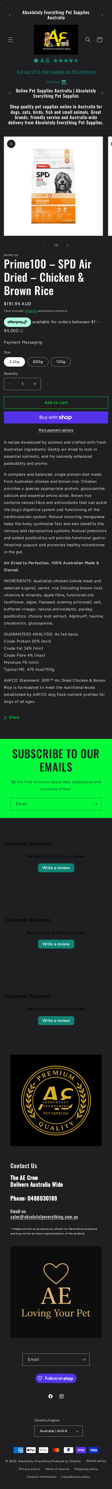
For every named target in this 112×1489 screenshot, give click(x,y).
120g (60, 362)
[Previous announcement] (9, 15)
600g (38, 362)
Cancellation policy (75, 1477)
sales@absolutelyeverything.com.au (44, 1216)
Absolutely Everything (34, 1461)
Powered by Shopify (66, 1461)
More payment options (56, 430)
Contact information (41, 1477)
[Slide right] (67, 245)
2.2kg (14, 362)
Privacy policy (29, 1469)
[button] (10, 39)
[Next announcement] (102, 15)
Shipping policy (86, 1469)
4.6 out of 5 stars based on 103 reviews (56, 71)
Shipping (31, 311)
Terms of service (57, 1469)
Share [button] (14, 717)
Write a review (56, 867)
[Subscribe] (95, 804)
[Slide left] (44, 245)
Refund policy (96, 1461)
